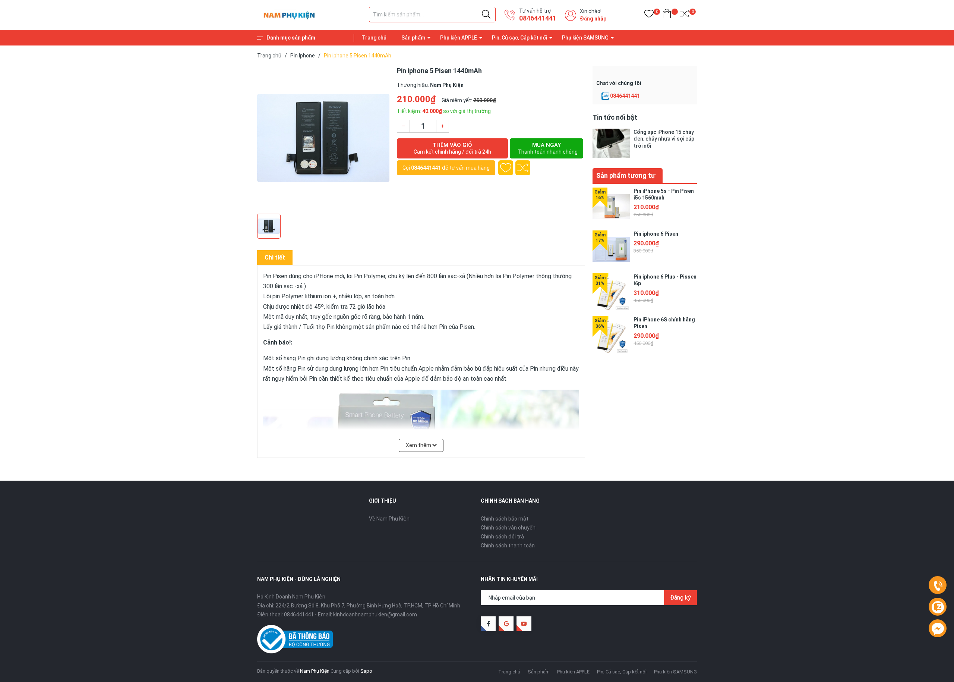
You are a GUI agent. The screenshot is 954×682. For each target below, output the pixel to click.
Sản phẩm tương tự (625, 175)
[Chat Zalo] (605, 96)
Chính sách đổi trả (502, 537)
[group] (323, 138)
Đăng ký (680, 597)
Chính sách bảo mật (504, 519)
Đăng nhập (593, 19)
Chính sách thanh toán (508, 546)
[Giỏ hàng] (667, 15)
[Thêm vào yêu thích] (505, 167)
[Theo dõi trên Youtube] (524, 623)
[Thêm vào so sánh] (522, 167)
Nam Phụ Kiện (314, 671)
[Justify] (486, 14)
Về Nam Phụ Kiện (389, 519)
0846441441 (537, 18)
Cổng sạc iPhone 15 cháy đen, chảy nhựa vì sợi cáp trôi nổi (664, 138)
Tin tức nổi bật (615, 117)
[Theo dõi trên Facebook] (488, 623)
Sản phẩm (413, 38)
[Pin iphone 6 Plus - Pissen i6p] (611, 292)
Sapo (366, 671)
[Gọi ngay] (938, 585)
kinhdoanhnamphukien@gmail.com (375, 614)
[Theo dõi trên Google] (506, 623)
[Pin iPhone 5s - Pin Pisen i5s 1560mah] (611, 206)
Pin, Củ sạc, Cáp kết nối (519, 38)
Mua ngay (548, 148)
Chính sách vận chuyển (508, 528)
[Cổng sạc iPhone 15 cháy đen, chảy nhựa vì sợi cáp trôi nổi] (611, 143)
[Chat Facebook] (938, 629)
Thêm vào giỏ (452, 148)
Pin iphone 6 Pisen (656, 234)
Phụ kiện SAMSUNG (585, 38)
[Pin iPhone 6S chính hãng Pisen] (611, 334)
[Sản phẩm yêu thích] (649, 15)
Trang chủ (373, 38)
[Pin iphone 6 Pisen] (611, 249)
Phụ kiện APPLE (458, 38)
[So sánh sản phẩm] (684, 15)
